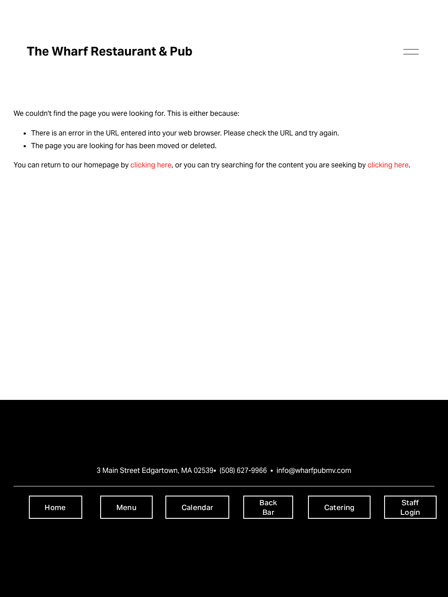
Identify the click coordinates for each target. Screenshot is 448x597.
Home (55, 507)
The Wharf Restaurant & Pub (109, 51)
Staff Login (410, 507)
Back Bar (268, 507)
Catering (339, 507)
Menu (126, 507)
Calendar (198, 507)
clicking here (151, 165)
